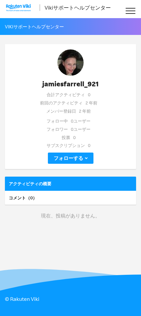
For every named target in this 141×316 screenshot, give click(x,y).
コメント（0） (23, 197)
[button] (130, 10)
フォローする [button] (68, 158)
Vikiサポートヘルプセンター (78, 7)
